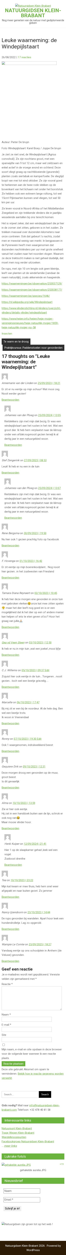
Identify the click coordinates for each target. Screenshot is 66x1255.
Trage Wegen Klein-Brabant (18, 1132)
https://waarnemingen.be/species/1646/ (26, 296)
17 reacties (24, 57)
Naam (6, 1014)
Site (4, 1035)
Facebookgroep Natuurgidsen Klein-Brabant (28, 1141)
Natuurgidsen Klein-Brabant (33, 12)
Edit (47, 670)
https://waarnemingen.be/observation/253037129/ (32, 283)
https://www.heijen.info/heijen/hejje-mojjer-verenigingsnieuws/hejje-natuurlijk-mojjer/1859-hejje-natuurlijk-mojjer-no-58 (30, 323)
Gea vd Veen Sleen (13, 642)
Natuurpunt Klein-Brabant (17, 1128)
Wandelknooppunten (14, 1137)
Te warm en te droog (16, 341)
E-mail (6, 1024)
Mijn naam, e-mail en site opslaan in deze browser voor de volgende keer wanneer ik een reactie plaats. (32, 1054)
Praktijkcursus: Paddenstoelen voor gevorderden (33, 347)
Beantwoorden (10, 399)
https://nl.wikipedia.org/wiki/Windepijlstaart (27, 302)
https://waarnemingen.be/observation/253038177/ (32, 289)
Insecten (7, 333)
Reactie (7, 984)
